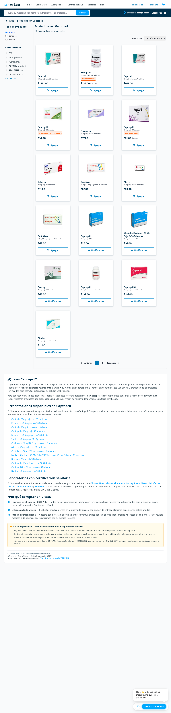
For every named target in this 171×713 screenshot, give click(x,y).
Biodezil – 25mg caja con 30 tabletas (29, 471)
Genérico (13, 36)
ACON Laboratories (18, 66)
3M (10, 53)
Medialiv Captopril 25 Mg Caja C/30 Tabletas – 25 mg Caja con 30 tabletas (47, 455)
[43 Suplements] (6, 57)
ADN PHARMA (16, 70)
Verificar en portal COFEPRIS (54, 558)
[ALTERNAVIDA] (6, 74)
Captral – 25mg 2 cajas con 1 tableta (29, 427)
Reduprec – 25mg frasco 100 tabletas (29, 423)
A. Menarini (14, 61)
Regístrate (153, 4)
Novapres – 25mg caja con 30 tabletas (30, 435)
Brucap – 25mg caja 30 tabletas (26, 459)
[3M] (6, 53)
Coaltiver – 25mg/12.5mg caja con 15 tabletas (34, 443)
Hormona (28, 486)
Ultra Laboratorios (108, 483)
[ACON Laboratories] (6, 66)
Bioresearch (41, 486)
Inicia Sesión (137, 4)
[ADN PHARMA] (6, 70)
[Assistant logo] (137, 706)
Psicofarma (154, 483)
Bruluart (17, 486)
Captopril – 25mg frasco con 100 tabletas (31, 463)
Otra (9, 486)
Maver (144, 483)
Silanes (94, 483)
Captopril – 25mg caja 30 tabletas (28, 431)
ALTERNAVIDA (16, 74)
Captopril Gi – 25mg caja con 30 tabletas (31, 467)
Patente (12, 39)
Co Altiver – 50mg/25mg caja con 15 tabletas (33, 451)
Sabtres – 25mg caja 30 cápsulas (27, 439)
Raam (137, 483)
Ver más (9, 78)
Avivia (122, 483)
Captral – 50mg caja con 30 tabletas (29, 419)
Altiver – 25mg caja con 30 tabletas (28, 447)
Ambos (12, 32)
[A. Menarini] (6, 61)
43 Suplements (16, 57)
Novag (129, 483)
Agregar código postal (137, 32)
